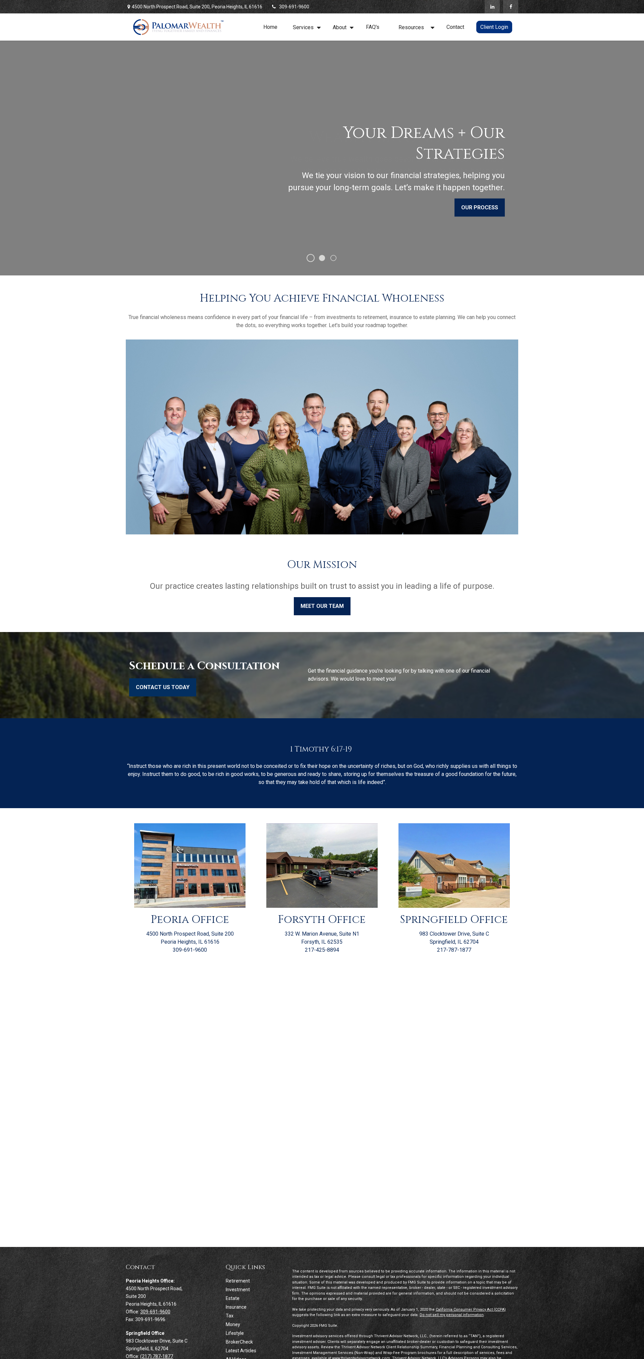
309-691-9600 (294, 6)
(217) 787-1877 (156, 1356)
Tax (229, 1315)
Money (233, 1324)
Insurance (236, 1307)
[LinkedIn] (492, 6)
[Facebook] (510, 6)
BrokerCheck (239, 1342)
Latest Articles (241, 1350)
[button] (270, 27)
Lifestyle (235, 1333)
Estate (232, 1298)
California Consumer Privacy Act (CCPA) (471, 1309)
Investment (238, 1289)
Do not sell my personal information (452, 1315)
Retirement (238, 1281)
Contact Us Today (163, 687)
